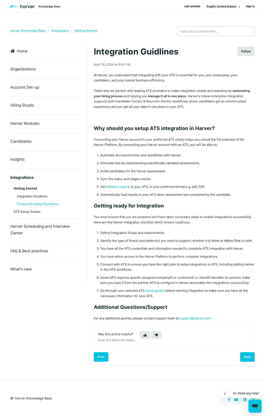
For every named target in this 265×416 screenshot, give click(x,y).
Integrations (60, 31)
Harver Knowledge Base (28, 31)
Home (22, 51)
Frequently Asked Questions (38, 204)
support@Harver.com (195, 318)
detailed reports (118, 187)
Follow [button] (246, 51)
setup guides (155, 291)
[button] (145, 335)
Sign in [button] (250, 6)
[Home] (22, 6)
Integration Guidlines (32, 196)
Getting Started (86, 31)
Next (247, 357)
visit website (192, 6)
